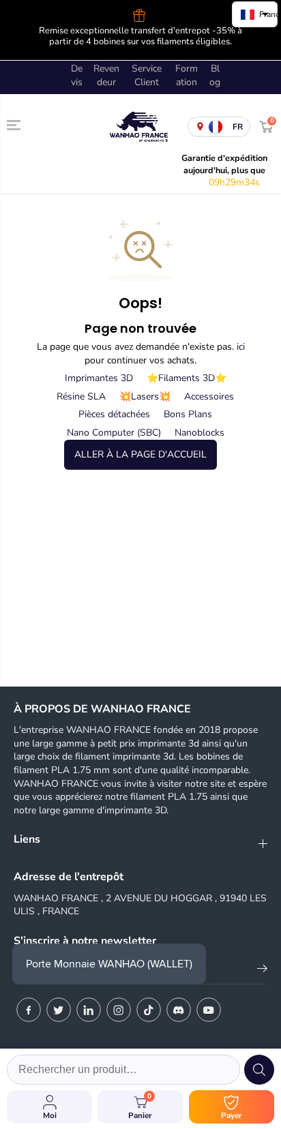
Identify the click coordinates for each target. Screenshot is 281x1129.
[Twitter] (59, 1010)
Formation (186, 75)
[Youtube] (209, 1010)
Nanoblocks (199, 432)
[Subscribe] (262, 971)
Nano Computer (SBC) (114, 432)
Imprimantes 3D (99, 378)
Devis (77, 75)
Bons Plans (188, 414)
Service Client (147, 75)
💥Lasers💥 (145, 396)
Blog (214, 75)
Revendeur (106, 75)
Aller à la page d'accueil (140, 454)
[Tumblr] (179, 1010)
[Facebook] (29, 1010)
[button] (15, 124)
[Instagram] (119, 1010)
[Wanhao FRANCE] (137, 126)
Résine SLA (81, 396)
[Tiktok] (149, 1010)
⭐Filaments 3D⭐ (186, 378)
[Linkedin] (89, 1010)
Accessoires (209, 396)
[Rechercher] (259, 1070)
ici (241, 346)
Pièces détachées (114, 414)
